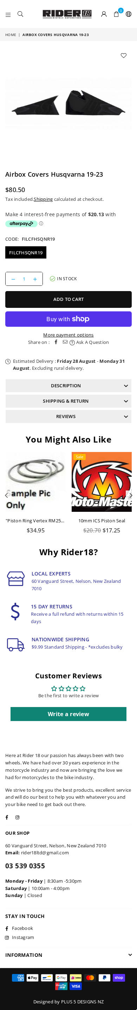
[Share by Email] (65, 342)
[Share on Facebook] (55, 342)
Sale (79, 456)
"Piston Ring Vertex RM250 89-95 (41, 520)
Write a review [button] (68, 714)
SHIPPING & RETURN (66, 401)
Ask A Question (92, 342)
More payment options (68, 335)
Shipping (43, 199)
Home (10, 34)
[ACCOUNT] (104, 14)
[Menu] (8, 14)
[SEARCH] (20, 14)
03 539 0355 (25, 865)
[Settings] (127, 14)
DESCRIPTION (66, 385)
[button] (116, 14)
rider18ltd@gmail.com (45, 852)
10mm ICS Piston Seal (101, 520)
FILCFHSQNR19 (26, 252)
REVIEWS (66, 416)
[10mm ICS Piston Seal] (102, 482)
